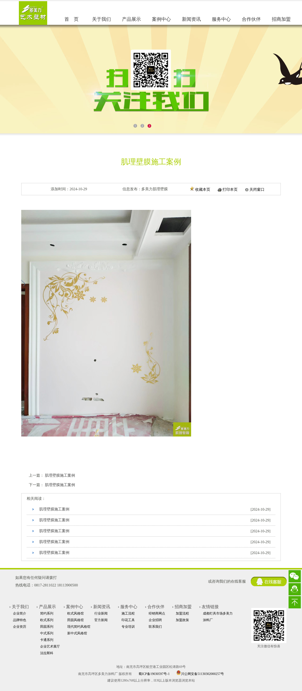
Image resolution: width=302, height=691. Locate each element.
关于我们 (101, 19)
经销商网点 (157, 613)
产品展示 (131, 19)
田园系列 (46, 626)
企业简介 (19, 613)
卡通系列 (46, 640)
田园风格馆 (75, 620)
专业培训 (128, 626)
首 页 (71, 19)
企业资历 (19, 626)
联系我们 (155, 626)
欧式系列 (46, 620)
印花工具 (128, 620)
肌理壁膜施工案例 (60, 475)
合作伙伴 (251, 19)
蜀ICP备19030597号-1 (154, 674)
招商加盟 (281, 19)
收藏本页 (202, 189)
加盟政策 (182, 620)
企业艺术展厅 (50, 646)
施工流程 (128, 613)
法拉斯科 (46, 653)
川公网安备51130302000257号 (202, 673)
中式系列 (46, 633)
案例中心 (161, 19)
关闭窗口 (256, 189)
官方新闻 (101, 620)
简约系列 (46, 613)
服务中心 (221, 19)
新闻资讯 (191, 19)
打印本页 (230, 189)
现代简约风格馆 (78, 626)
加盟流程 (182, 613)
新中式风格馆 (77, 633)
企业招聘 (155, 620)
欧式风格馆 (75, 613)
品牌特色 (19, 620)
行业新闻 (101, 613)
